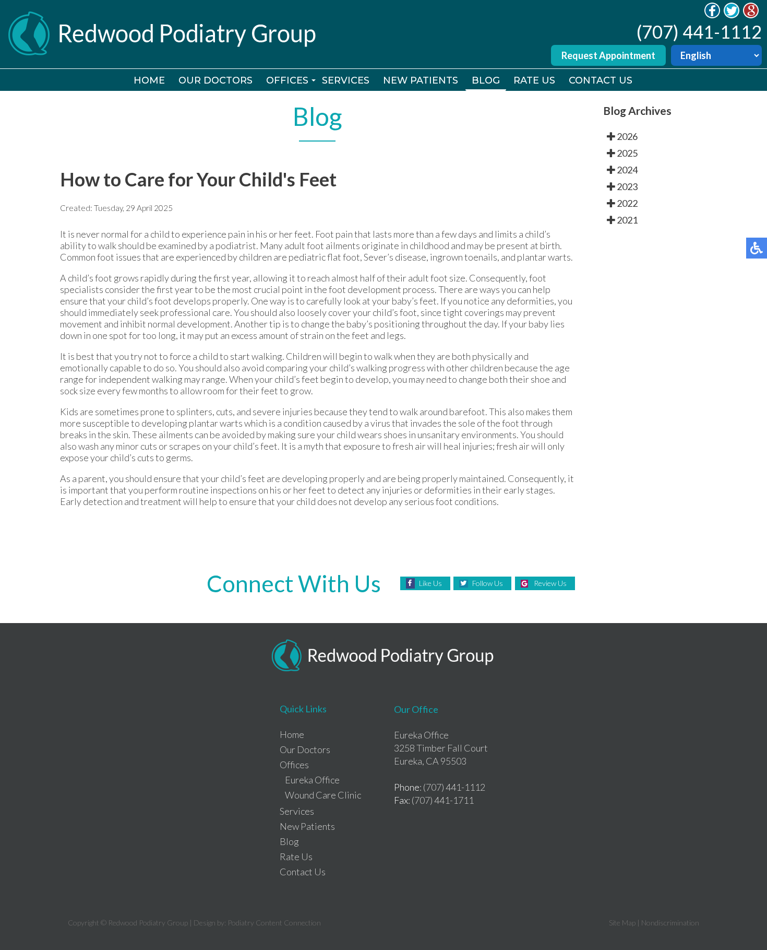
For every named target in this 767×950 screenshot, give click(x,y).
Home (149, 80)
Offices (287, 80)
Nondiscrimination (670, 922)
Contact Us (600, 80)
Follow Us (487, 583)
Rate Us (534, 80)
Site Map (622, 922)
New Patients (420, 80)
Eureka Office (312, 779)
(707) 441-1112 (699, 31)
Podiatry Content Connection (274, 922)
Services (345, 80)
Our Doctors (215, 80)
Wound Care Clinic (323, 795)
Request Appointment (608, 55)
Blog (486, 80)
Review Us (550, 583)
